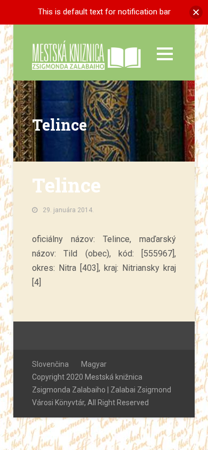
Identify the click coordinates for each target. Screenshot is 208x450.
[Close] (196, 12)
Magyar (94, 364)
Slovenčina (50, 364)
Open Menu (164, 53)
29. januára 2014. (68, 210)
